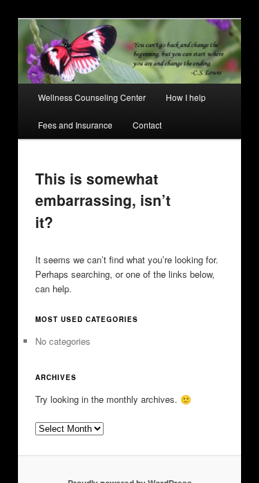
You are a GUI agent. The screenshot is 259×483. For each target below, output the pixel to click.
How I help (186, 97)
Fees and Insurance (75, 125)
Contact (147, 125)
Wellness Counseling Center (92, 97)
